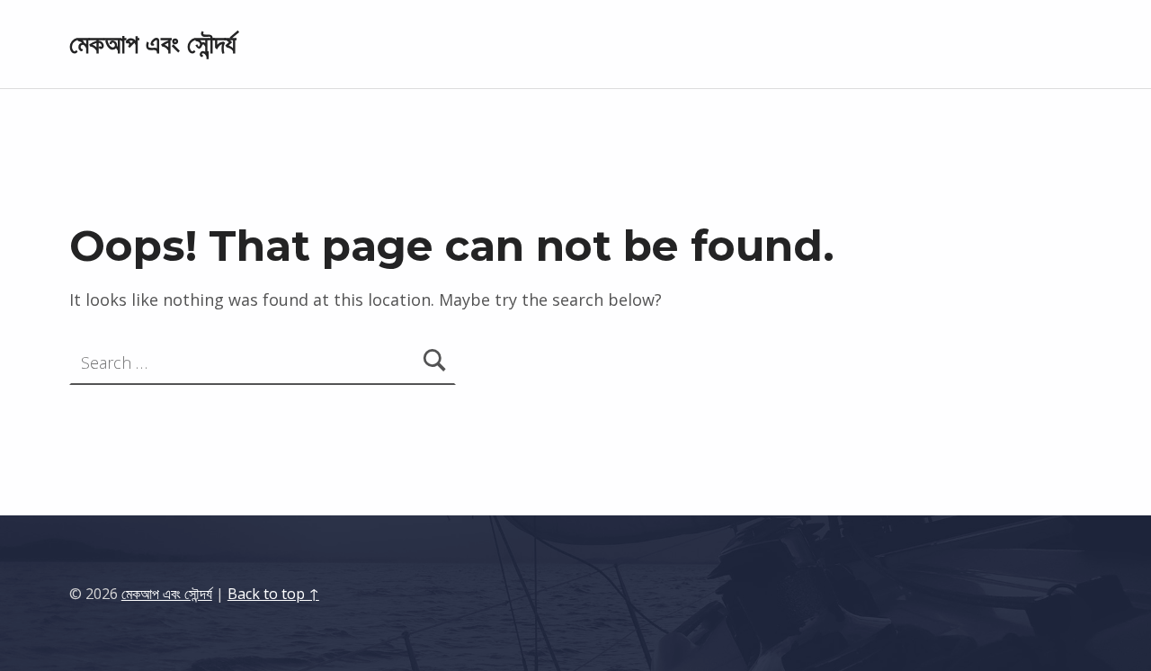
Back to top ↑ (273, 594)
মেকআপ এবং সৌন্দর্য (152, 43)
